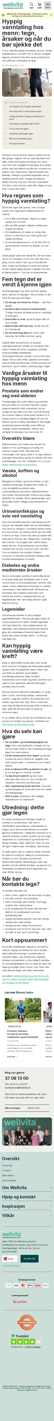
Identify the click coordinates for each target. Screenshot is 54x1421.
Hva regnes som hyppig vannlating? (25, 106)
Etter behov (8, 1175)
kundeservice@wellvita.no (18, 1087)
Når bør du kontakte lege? (21, 138)
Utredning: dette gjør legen (21, 133)
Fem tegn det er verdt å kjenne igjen (25, 111)
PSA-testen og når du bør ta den (18, 724)
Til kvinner (7, 1165)
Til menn (6, 1170)
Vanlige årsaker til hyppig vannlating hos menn (27, 117)
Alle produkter (9, 1180)
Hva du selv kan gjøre (18, 128)
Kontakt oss (29, 1258)
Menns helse (24, 992)
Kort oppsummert (17, 143)
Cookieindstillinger (11, 1265)
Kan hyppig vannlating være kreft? (24, 123)
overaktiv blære (26, 979)
